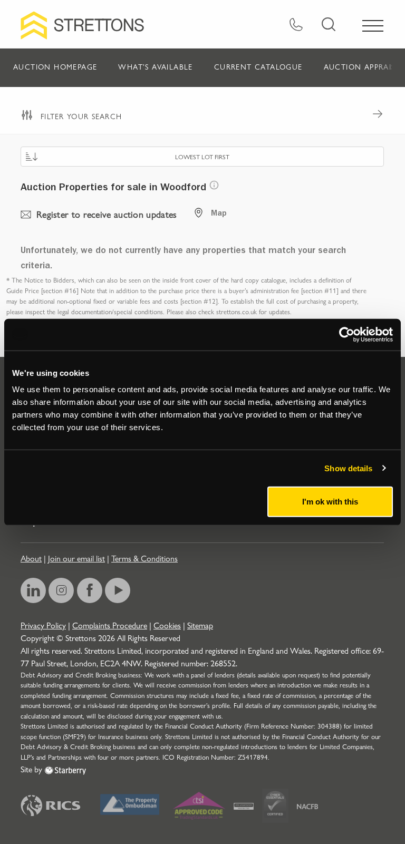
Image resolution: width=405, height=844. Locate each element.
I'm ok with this (330, 501)
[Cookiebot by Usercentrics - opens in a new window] (347, 334)
